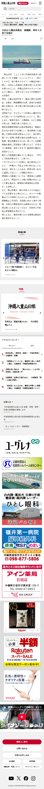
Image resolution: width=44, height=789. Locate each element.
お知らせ (7, 402)
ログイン (34, 3)
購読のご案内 (22, 742)
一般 (22, 22)
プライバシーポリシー (32, 767)
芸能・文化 (31, 14)
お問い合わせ (22, 748)
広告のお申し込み (22, 755)
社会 (22, 14)
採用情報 (32, 761)
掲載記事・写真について (12, 767)
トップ (4, 14)
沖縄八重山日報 (7, 22)
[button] (3, 258)
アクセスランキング (9, 340)
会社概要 (12, 761)
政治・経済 (13, 14)
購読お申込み (23, 3)
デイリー (12, 346)
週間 (32, 346)
